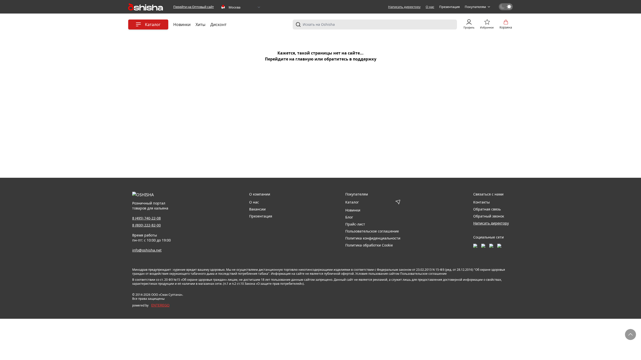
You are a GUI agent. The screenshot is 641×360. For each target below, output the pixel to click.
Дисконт (218, 24)
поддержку (364, 59)
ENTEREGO (160, 305)
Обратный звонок (488, 216)
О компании (259, 194)
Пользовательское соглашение (372, 231)
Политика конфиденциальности (372, 238)
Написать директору (404, 7)
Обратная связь (487, 209)
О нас (430, 7)
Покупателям (475, 7)
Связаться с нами (488, 194)
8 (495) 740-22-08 (146, 218)
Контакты (481, 202)
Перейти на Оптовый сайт (193, 7)
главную (304, 59)
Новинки (182, 24)
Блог (349, 217)
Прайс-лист (355, 224)
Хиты (200, 24)
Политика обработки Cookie (369, 245)
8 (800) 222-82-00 (146, 225)
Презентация (449, 7)
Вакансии (257, 209)
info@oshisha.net (147, 250)
